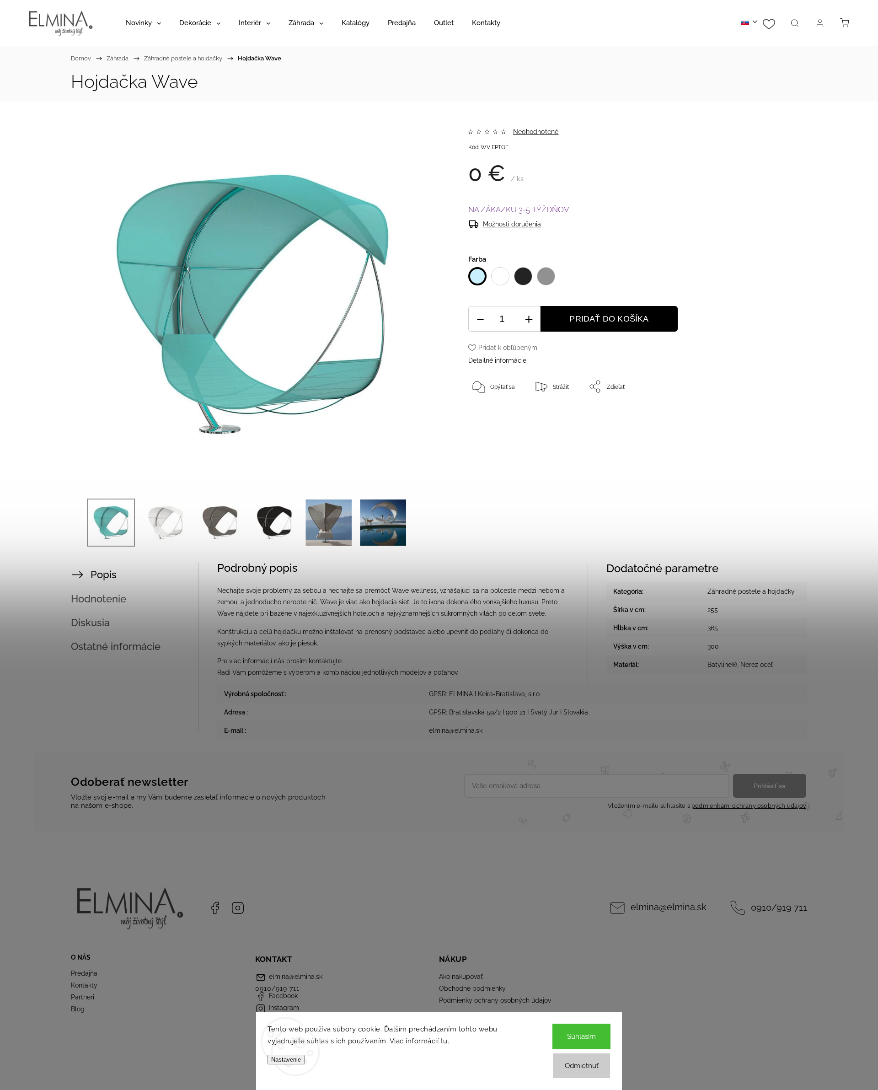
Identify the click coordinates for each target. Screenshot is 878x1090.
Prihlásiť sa (770, 785)
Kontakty (84, 985)
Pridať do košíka (608, 318)
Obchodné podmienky (472, 988)
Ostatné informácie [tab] (116, 646)
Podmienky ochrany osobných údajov (495, 1000)
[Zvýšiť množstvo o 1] (528, 319)
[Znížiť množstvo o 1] (480, 319)
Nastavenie (286, 1059)
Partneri (82, 997)
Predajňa (84, 973)
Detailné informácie (497, 360)
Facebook (215, 908)
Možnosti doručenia (512, 224)
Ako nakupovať (461, 976)
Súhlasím (581, 1036)
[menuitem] (143, 23)
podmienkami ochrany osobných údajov (748, 805)
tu (444, 1041)
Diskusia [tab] (90, 622)
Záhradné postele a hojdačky (751, 591)
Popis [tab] (104, 574)
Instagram (238, 908)
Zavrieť (761, 416)
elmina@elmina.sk (669, 907)
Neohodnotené (535, 132)
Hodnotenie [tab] (98, 599)
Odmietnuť (582, 1066)
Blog (78, 1009)
